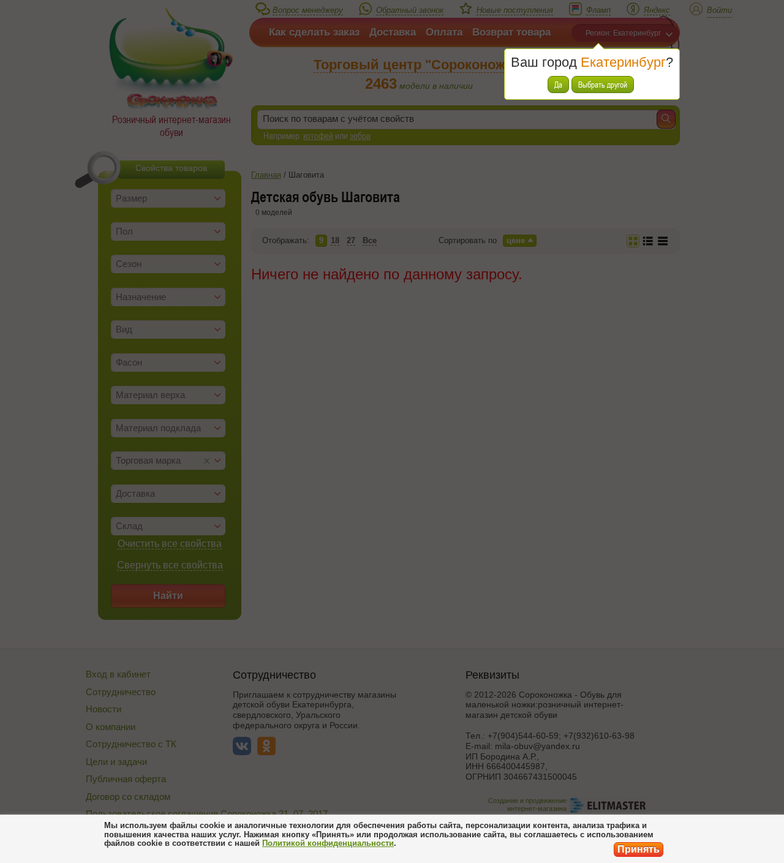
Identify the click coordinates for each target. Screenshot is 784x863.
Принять (638, 849)
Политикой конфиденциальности (328, 843)
